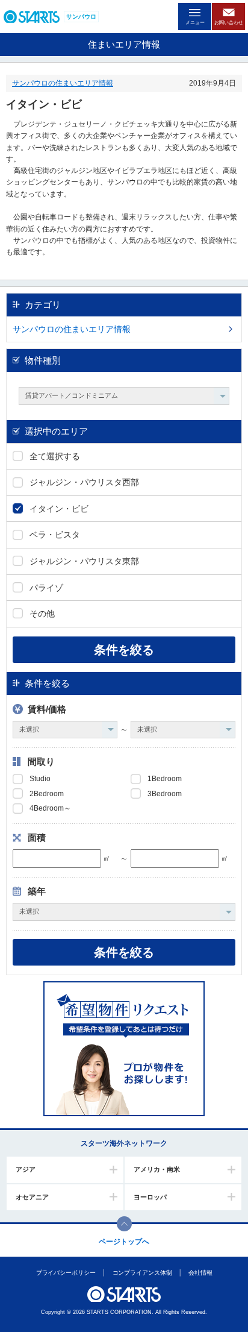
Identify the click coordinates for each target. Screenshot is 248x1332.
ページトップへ (124, 1241)
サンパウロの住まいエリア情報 (62, 83)
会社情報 (200, 1272)
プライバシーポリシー (65, 1272)
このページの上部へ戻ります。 (124, 1223)
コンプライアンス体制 (142, 1272)
